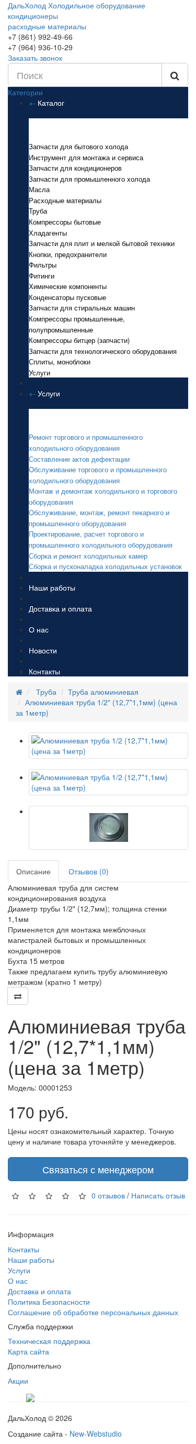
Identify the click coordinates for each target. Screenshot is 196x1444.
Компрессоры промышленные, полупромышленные (77, 324)
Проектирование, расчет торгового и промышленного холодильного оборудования (100, 539)
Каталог (51, 102)
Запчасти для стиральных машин (82, 308)
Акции (18, 1380)
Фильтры (42, 265)
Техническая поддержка (49, 1341)
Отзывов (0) (88, 871)
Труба (38, 211)
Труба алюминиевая (103, 691)
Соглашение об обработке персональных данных (93, 1312)
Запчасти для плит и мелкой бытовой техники (102, 243)
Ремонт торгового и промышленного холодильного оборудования (86, 442)
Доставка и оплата (60, 608)
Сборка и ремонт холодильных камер (88, 556)
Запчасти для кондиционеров (75, 168)
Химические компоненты (68, 286)
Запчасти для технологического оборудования (103, 351)
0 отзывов (108, 1195)
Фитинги (41, 276)
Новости (43, 650)
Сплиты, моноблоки (59, 361)
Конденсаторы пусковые (67, 297)
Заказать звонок (35, 57)
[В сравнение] (17, 996)
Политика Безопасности (49, 1301)
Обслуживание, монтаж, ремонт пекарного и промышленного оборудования (99, 517)
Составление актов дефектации (79, 459)
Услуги (39, 372)
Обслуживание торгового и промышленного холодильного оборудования (98, 474)
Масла (39, 189)
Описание (33, 871)
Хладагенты (48, 233)
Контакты (44, 671)
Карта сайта (28, 1351)
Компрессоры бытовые (65, 222)
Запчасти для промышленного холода (89, 179)
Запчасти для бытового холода (78, 146)
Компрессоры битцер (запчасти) (79, 340)
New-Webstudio (96, 1433)
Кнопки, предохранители (68, 254)
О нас (39, 629)
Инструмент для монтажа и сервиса (86, 157)
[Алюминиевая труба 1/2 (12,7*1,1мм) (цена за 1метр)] (108, 745)
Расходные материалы (65, 200)
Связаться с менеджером (98, 1169)
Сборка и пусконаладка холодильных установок (105, 566)
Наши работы (52, 587)
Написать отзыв (158, 1195)
